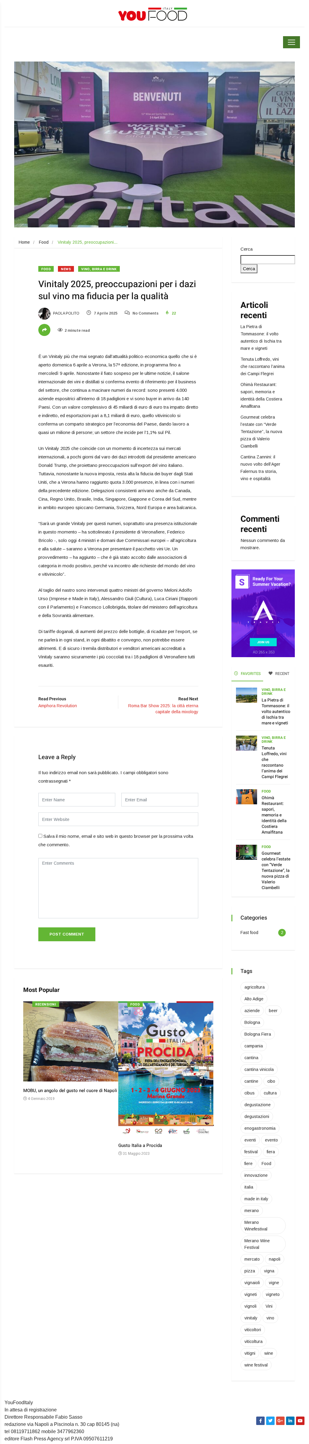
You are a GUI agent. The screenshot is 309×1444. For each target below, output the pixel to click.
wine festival (256, 1365)
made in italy (256, 1198)
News (66, 269)
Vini (269, 1306)
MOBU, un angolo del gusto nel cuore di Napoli (70, 1090)
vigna (269, 1270)
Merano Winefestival (255, 1225)
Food (44, 242)
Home (24, 242)
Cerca (247, 249)
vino (270, 1318)
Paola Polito (65, 313)
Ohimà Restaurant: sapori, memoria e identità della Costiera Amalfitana (274, 815)
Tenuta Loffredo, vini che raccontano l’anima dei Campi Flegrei (263, 366)
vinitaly (250, 1318)
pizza (249, 1270)
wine (268, 1353)
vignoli (250, 1306)
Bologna (252, 1022)
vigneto (273, 1294)
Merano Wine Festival (257, 1244)
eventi (250, 1140)
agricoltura (254, 987)
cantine (251, 1081)
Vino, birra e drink (98, 269)
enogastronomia (260, 1128)
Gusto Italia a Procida (140, 1145)
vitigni (249, 1353)
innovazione (256, 1175)
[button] (215, 1128)
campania (253, 1045)
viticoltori (252, 1329)
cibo (271, 1081)
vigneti (250, 1294)
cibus (249, 1093)
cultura (270, 1093)
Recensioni (45, 1004)
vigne (274, 1282)
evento (271, 1140)
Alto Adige (253, 998)
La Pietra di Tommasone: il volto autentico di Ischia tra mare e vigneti (276, 711)
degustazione (257, 1104)
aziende (252, 1010)
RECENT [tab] (281, 673)
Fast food (249, 932)
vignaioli (252, 1282)
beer (273, 1010)
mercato (252, 1259)
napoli (274, 1259)
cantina (251, 1057)
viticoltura (253, 1341)
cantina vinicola (259, 1069)
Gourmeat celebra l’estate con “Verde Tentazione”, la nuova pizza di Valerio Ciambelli (261, 431)
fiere (248, 1163)
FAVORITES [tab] (250, 673)
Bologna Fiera (257, 1034)
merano (251, 1210)
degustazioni (256, 1116)
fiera (271, 1151)
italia (248, 1187)
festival (251, 1151)
